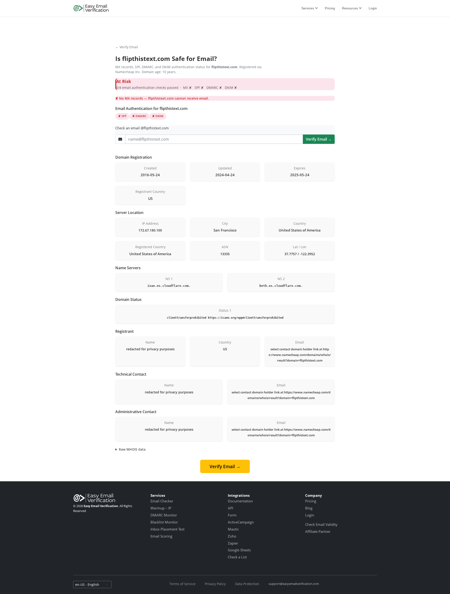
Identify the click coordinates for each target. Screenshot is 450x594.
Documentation (240, 501)
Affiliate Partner (317, 531)
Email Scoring (161, 536)
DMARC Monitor (163, 515)
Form (232, 515)
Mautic (233, 529)
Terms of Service (182, 584)
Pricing (330, 8)
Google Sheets (239, 550)
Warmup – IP (160, 508)
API (230, 508)
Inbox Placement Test (167, 529)
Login (373, 8)
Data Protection (247, 584)
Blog (308, 508)
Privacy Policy (215, 584)
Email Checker (161, 501)
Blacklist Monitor (164, 522)
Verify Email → (319, 139)
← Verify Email (126, 47)
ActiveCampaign (241, 522)
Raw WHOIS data (132, 449)
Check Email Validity (321, 524)
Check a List (237, 557)
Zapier (233, 543)
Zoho (232, 536)
